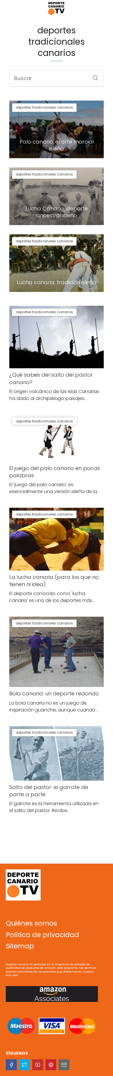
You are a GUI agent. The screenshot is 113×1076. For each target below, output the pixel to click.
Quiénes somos (31, 923)
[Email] (64, 1064)
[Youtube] (37, 1064)
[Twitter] (24, 1064)
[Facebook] (11, 1064)
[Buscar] (93, 76)
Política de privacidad (42, 934)
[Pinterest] (51, 1064)
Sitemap (20, 946)
